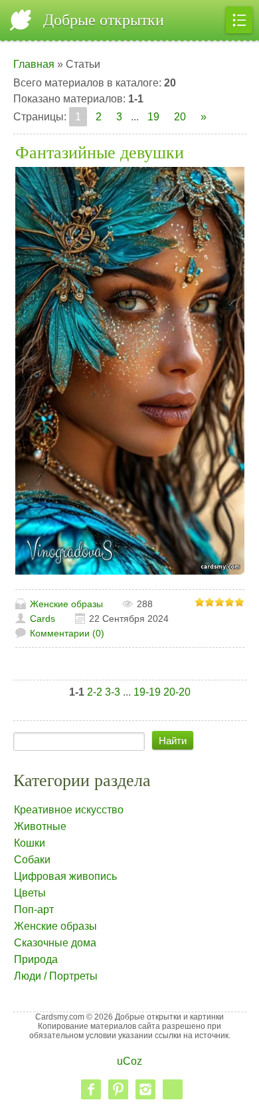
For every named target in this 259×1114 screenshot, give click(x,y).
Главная (33, 64)
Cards (42, 618)
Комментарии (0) (67, 633)
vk (173, 1089)
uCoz (129, 1061)
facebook (91, 1089)
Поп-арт (34, 909)
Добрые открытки (103, 20)
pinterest (118, 1089)
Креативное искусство (69, 809)
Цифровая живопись (65, 876)
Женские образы (66, 604)
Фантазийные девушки (99, 152)
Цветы (30, 893)
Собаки (32, 859)
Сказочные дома (55, 942)
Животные (40, 826)
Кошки (29, 843)
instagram (145, 1089)
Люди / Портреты (56, 976)
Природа (36, 959)
